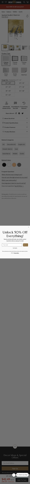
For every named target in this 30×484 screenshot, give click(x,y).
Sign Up (25, 244)
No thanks (15, 248)
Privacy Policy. (16, 252)
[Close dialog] (28, 227)
